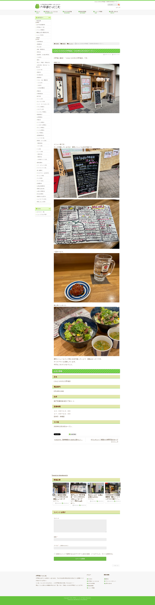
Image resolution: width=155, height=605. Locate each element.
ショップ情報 (98, 12)
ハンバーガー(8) (40, 138)
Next (118, 494)
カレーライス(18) (41, 101)
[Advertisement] (86, 28)
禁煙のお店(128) (40, 188)
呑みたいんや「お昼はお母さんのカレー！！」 (95, 497)
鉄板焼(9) (39, 77)
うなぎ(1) (39, 57)
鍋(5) (38, 59)
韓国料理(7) (39, 114)
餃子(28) (39, 96)
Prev (53, 494)
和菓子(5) (40, 156)
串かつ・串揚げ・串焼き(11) (43, 62)
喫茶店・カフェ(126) (41, 140)
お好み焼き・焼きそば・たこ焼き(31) (43, 66)
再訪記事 (39, 20)
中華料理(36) (40, 93)
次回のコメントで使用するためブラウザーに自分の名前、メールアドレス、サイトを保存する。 (85, 554)
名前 (55, 537)
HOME (57, 43)
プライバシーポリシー (110, 581)
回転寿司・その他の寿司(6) (43, 54)
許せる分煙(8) (40, 193)
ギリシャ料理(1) (40, 127)
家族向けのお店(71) (41, 196)
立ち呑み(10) (40, 74)
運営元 (107, 578)
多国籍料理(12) (40, 135)
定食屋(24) (39, 183)
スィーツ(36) (40, 151)
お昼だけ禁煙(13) (41, 191)
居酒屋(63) (39, 44)
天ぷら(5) (39, 46)
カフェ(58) (40, 145)
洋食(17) (39, 119)
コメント (56, 518)
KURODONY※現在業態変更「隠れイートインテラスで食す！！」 (113, 497)
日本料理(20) (40, 41)
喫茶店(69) (40, 143)
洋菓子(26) (40, 154)
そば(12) (39, 85)
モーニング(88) (40, 175)
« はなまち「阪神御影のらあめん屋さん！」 (68, 439)
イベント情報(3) (40, 29)
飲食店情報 (83, 12)
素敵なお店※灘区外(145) (43, 32)
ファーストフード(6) (41, 167)
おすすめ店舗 (68, 12)
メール (56, 545)
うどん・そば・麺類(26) (42, 80)
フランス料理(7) (40, 106)
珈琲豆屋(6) (39, 162)
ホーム (38, 12)
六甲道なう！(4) (40, 27)
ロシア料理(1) (40, 132)
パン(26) (39, 148)
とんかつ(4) (39, 69)
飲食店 (63, 43)
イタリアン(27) (40, 109)
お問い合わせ (114, 12)
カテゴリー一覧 (40, 212)
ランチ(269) (39, 178)
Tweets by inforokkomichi (60, 475)
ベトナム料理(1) (40, 130)
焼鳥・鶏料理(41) (41, 49)
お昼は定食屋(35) (41, 186)
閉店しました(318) (41, 201)
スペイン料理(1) (40, 122)
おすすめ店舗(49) (41, 24)
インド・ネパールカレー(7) (43, 104)
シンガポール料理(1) (41, 124)
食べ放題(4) (39, 170)
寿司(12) (39, 52)
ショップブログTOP (41, 214)
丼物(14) (39, 91)
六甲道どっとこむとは (51, 12)
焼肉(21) (39, 72)
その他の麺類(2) (41, 87)
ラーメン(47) (40, 98)
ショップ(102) (40, 35)
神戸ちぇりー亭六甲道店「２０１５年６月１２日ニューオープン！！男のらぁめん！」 (78, 499)
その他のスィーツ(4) (42, 159)
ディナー (71, 43)
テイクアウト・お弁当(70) (43, 173)
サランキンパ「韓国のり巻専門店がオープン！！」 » (104, 440)
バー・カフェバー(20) (42, 165)
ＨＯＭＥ (90, 578)
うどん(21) (40, 82)
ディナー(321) (40, 180)
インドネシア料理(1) (41, 111)
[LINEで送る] (72, 434)
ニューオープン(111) (41, 199)
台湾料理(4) (39, 117)
